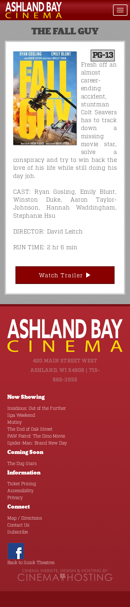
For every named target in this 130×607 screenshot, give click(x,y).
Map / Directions (24, 518)
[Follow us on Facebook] (16, 551)
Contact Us (18, 525)
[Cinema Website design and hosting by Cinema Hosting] (65, 575)
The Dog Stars (22, 464)
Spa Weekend (21, 415)
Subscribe (17, 532)
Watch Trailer (62, 276)
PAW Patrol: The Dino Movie (36, 436)
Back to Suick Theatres (31, 563)
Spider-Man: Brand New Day (37, 443)
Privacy (15, 498)
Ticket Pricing (21, 484)
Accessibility (20, 491)
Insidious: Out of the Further (36, 408)
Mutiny (14, 422)
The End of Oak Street (29, 429)
